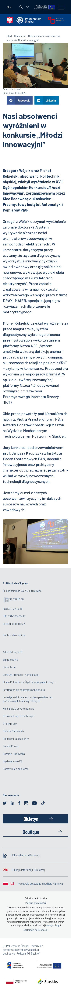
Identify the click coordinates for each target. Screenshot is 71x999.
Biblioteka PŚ (10, 659)
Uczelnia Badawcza (14, 753)
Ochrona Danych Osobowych (19, 716)
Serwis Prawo (11, 746)
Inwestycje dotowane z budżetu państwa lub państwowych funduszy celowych (27, 699)
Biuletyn (30, 819)
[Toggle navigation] (61, 7)
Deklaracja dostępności (35, 929)
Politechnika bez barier (16, 738)
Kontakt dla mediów (14, 635)
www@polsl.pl (53, 925)
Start (9, 35)
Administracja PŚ (13, 652)
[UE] (43, 7)
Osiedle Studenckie (13, 731)
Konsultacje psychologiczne (18, 708)
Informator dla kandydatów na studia (24, 689)
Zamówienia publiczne (15, 768)
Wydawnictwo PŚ (12, 761)
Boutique (31, 832)
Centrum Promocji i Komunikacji (21, 674)
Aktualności (20, 35)
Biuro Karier (9, 667)
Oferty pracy (10, 723)
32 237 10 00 (16, 599)
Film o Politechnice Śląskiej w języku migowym (29, 682)
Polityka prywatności (35, 902)
